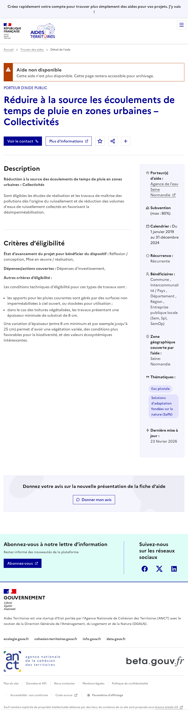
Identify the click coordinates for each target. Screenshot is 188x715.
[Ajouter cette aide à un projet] (125, 141)
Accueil (9, 50)
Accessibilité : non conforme (29, 695)
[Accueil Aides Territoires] (43, 31)
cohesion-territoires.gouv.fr (55, 639)
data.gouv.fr (116, 639)
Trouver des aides (32, 50)
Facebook (144, 568)
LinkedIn (174, 568)
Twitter (159, 568)
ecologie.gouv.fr (16, 639)
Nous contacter (64, 683)
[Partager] (112, 141)
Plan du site (11, 683)
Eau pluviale (160, 388)
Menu (181, 24)
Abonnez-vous (20, 563)
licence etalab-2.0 (167, 707)
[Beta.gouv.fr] (154, 661)
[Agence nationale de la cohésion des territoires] (32, 661)
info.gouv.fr (92, 639)
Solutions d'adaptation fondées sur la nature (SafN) (162, 406)
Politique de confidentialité (130, 683)
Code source (64, 695)
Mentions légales (93, 683)
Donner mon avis (96, 499)
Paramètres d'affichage (107, 695)
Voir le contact (20, 141)
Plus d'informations (66, 141)
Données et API (36, 683)
